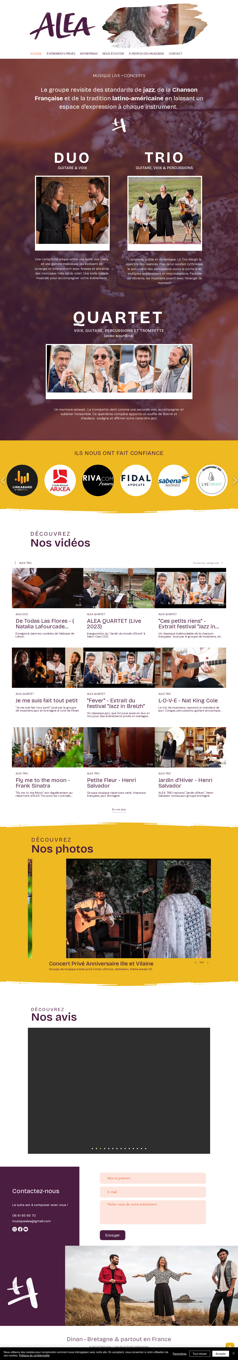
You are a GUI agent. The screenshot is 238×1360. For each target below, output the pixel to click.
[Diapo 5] (137, 1148)
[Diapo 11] (96, 1148)
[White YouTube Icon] (203, 53)
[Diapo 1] (121, 1148)
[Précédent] (14, 1091)
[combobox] (208, 562)
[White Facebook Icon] (192, 53)
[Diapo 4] (133, 1148)
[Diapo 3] (129, 1148)
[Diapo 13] (112, 1148)
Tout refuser (200, 1354)
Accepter (221, 1354)
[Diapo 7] (145, 1148)
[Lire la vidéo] (47, 588)
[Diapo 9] (108, 1148)
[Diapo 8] (117, 1148)
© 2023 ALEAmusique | (101, 1346)
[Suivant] (223, 1091)
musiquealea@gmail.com (31, 1221)
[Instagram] (214, 53)
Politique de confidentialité (34, 1355)
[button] (203, 44)
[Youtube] (25, 1229)
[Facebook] (20, 1229)
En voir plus (119, 809)
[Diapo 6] (141, 1148)
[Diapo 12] (92, 1148)
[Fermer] (233, 1353)
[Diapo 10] (100, 1148)
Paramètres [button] (179, 1354)
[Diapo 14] (104, 1148)
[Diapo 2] (125, 1148)
